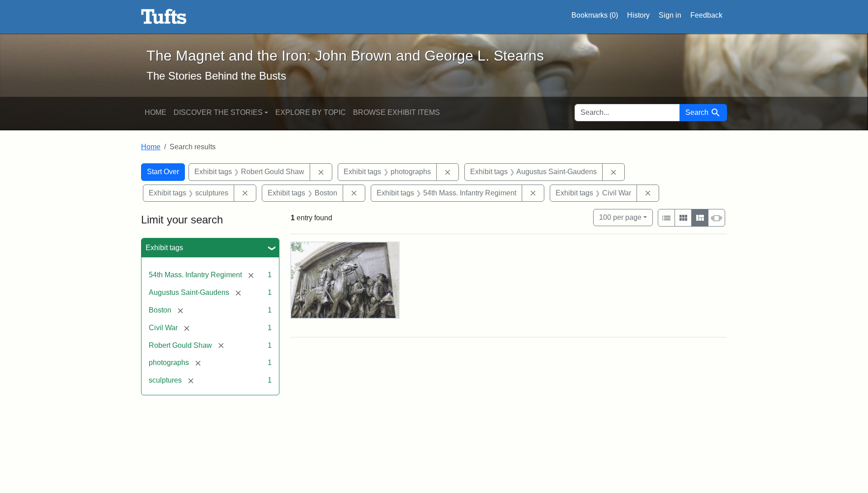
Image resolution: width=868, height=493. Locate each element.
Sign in (670, 15)
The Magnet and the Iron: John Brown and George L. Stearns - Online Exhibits (164, 16)
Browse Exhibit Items (396, 112)
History (638, 15)
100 (620, 217)
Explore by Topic (310, 112)
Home (155, 112)
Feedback (706, 15)
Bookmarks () (594, 15)
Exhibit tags (164, 247)
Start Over (163, 171)
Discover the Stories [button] (218, 112)
